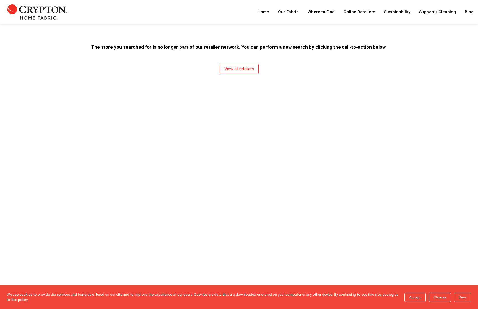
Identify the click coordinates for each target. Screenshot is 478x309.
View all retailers (239, 68)
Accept (415, 297)
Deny (463, 297)
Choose (439, 297)
